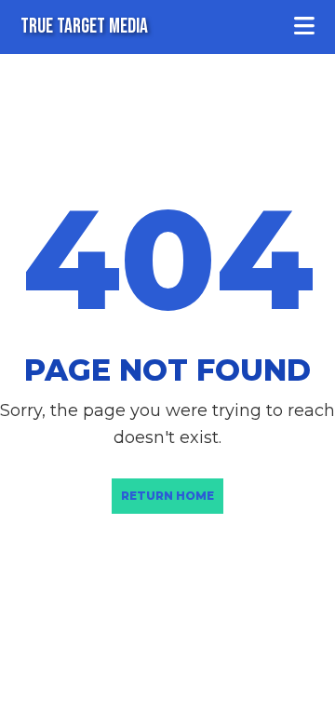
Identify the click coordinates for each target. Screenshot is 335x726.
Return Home (167, 496)
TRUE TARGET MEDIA (84, 26)
